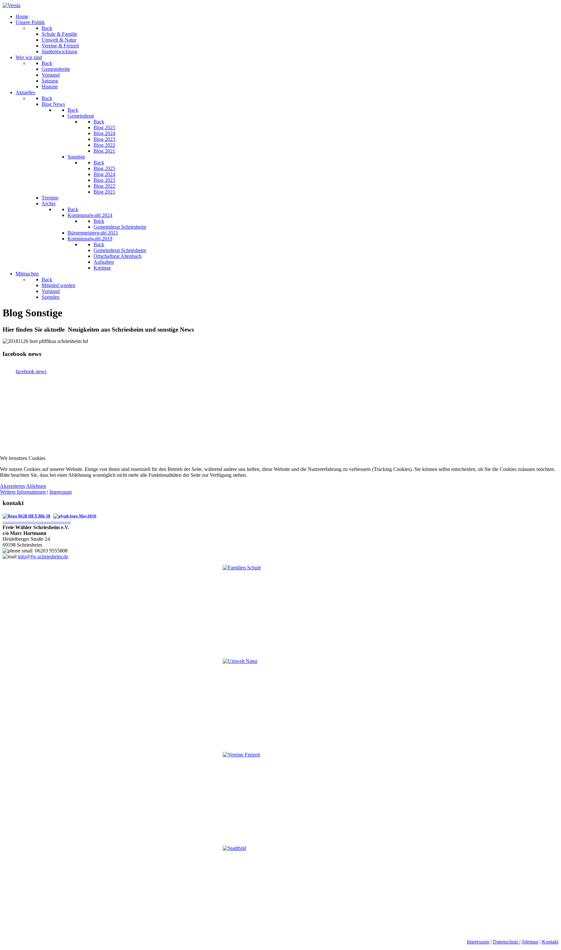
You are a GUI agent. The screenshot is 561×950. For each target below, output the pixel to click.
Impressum (60, 492)
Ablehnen (36, 486)
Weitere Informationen (23, 492)
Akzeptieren (12, 486)
